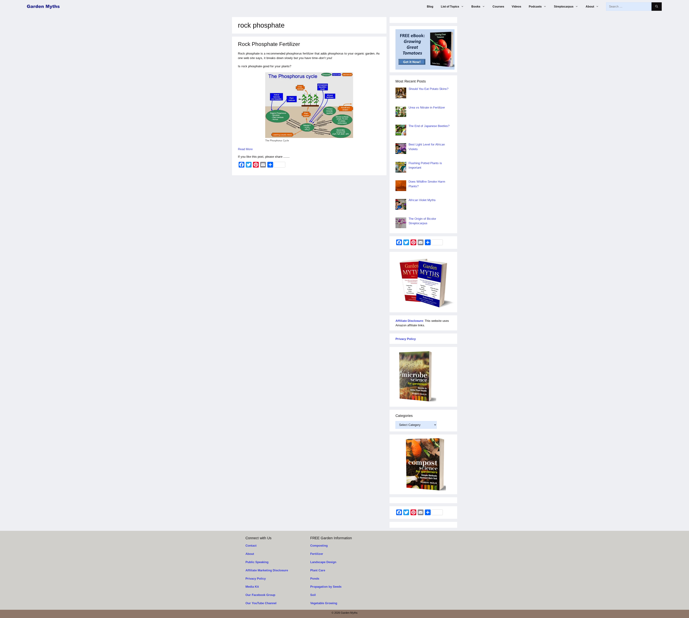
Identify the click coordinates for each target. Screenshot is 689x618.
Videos (516, 6)
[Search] (656, 6)
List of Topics (450, 6)
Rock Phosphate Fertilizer (269, 44)
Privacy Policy (255, 578)
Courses (498, 6)
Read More (245, 149)
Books (475, 6)
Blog (430, 6)
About (590, 6)
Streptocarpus (563, 6)
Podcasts (535, 6)
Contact (251, 545)
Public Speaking (256, 562)
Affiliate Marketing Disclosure (266, 570)
